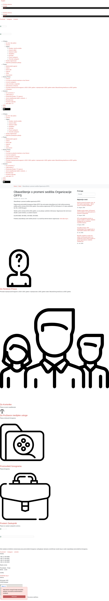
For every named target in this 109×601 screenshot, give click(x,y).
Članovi (8, 44)
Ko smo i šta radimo (11, 43)
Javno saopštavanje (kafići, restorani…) (16, 98)
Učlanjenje (9, 89)
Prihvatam (14, 596)
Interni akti (8, 69)
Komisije (11, 55)
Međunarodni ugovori (11, 66)
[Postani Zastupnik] (25, 521)
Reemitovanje (9, 100)
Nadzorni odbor (13, 52)
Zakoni (8, 68)
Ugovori (8, 71)
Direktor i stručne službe (15, 48)
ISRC (4, 105)
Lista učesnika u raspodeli (13, 84)
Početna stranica (7, 4)
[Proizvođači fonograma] (22, 464)
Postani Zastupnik (8, 523)
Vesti (4, 107)
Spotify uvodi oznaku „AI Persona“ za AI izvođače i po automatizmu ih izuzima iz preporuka (86, 212)
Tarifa (7, 73)
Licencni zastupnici (11, 82)
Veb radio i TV (9, 103)
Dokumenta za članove (12, 85)
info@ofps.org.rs (4, 575)
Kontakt (5, 6)
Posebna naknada (11, 101)
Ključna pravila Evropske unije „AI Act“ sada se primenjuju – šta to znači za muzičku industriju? (86, 204)
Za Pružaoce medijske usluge (14, 415)
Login (4, 8)
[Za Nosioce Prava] (19, 286)
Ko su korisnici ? (10, 92)
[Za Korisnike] (54, 402)
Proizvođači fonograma (11, 466)
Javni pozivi (9, 75)
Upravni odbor (12, 50)
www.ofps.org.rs (64, 218)
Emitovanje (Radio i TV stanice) (14, 96)
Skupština (11, 53)
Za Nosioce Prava (8, 289)
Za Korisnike (6, 404)
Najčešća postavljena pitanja (13, 62)
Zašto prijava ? (10, 94)
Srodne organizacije (11, 60)
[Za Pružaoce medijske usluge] (2, 413)
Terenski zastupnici (14, 59)
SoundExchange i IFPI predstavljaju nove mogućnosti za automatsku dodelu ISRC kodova (86, 229)
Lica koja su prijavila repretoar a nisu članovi (17, 80)
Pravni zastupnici (13, 57)
